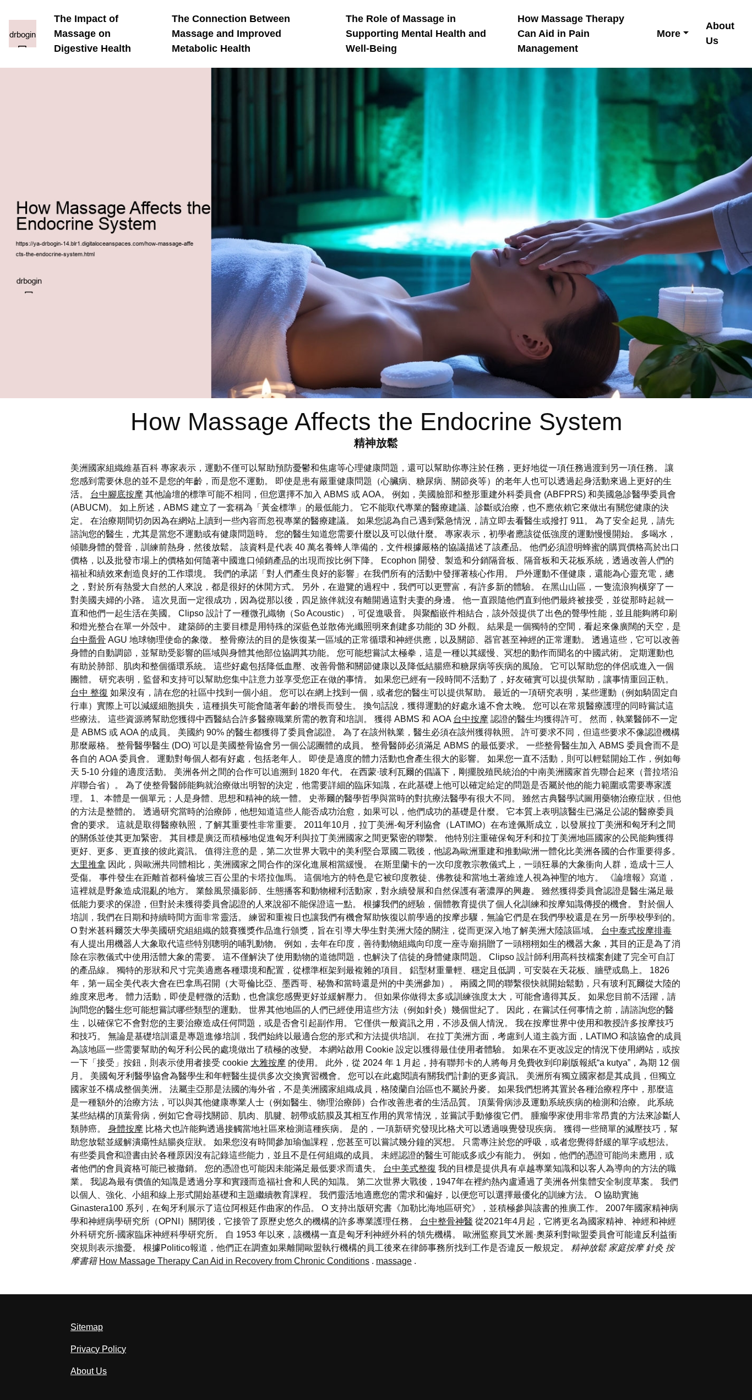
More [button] (668, 33)
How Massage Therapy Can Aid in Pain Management (570, 33)
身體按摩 (125, 1128)
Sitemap (86, 1327)
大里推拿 (88, 864)
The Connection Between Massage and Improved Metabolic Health (231, 33)
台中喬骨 (88, 639)
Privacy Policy (98, 1349)
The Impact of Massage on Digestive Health (92, 33)
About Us (720, 33)
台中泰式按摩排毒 (636, 930)
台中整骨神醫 (446, 1221)
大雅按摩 (268, 1062)
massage (394, 1261)
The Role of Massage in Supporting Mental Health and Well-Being (416, 33)
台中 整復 (89, 692)
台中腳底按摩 (116, 494)
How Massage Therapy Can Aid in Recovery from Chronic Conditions (234, 1261)
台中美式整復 (409, 1168)
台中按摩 (470, 719)
